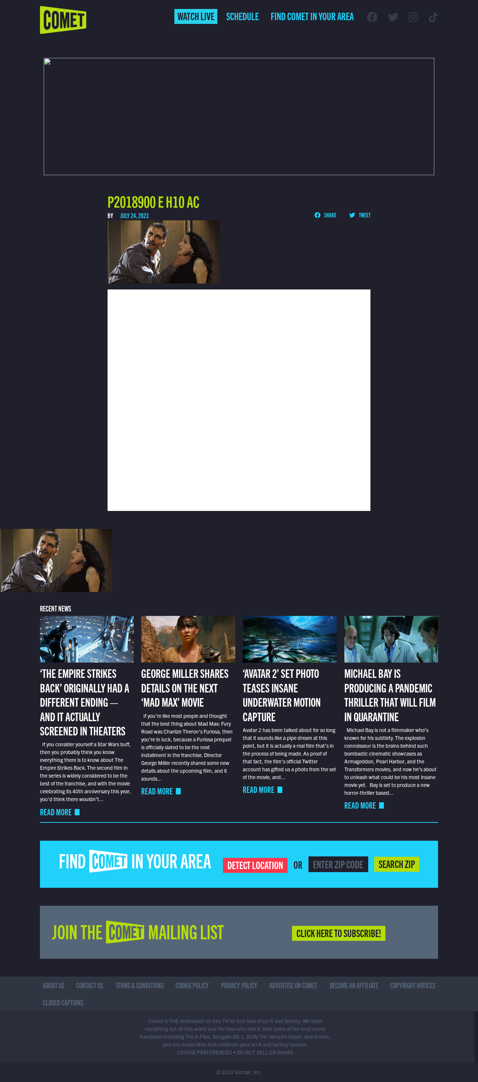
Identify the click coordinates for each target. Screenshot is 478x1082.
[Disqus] (239, 399)
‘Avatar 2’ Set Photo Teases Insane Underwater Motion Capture (282, 694)
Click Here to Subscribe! (339, 932)
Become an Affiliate (354, 985)
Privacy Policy (239, 985)
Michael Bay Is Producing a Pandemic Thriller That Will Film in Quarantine (390, 694)
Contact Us (89, 985)
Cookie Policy (192, 985)
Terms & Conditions (139, 985)
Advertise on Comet (293, 985)
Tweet (364, 214)
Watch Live (195, 15)
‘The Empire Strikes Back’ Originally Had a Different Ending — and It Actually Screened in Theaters (84, 701)
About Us (53, 985)
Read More (56, 811)
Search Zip (397, 863)
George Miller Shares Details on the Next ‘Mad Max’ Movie (185, 687)
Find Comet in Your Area (312, 15)
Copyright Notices (412, 985)
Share (329, 214)
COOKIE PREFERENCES (204, 1052)
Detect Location (255, 864)
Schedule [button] (242, 15)
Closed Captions (63, 1002)
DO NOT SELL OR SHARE (265, 1052)
